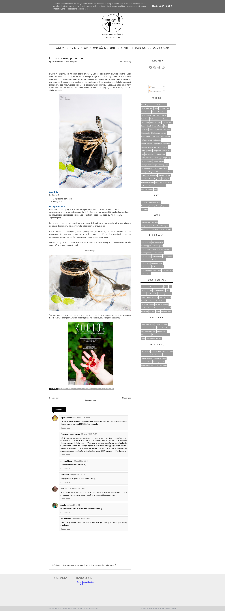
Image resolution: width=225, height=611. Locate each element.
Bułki (151, 108)
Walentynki (154, 229)
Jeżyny (170, 294)
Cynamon (157, 324)
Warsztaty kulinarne (146, 362)
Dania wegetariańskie (155, 202)
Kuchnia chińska (145, 249)
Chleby (156, 108)
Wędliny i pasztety (146, 186)
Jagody (165, 294)
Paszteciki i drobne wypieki (148, 147)
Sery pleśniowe (150, 338)
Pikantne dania (166, 150)
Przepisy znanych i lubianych (149, 165)
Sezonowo (61, 47)
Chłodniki (162, 108)
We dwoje (161, 229)
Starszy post (126, 398)
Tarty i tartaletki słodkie (147, 182)
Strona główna (90, 400)
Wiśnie (158, 311)
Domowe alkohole (146, 126)
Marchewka (167, 297)
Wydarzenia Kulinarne (160, 365)
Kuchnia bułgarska (157, 246)
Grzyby (155, 294)
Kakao (159, 328)
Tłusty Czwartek (145, 229)
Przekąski (74, 47)
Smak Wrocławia (161, 47)
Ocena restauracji (146, 355)
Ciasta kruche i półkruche (159, 112)
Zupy (86, 47)
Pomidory (144, 308)
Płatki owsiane (166, 335)
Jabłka (159, 294)
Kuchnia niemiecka (160, 260)
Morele (143, 301)
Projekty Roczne (140, 47)
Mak (142, 331)
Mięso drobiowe (161, 331)
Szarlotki (147, 179)
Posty (153, 87)
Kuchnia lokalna (167, 256)
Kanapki (159, 129)
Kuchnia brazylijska (157, 242)
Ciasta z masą (155, 115)
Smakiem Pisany (57, 62)
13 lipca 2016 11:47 (80, 461)
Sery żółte (158, 338)
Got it (169, 6)
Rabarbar (156, 308)
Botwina (155, 287)
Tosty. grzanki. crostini (165, 182)
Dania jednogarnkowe (156, 119)
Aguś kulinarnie (67, 417)
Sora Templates (154, 608)
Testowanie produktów (159, 358)
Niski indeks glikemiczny (148, 206)
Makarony (167, 136)
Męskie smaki (157, 140)
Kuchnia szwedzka (146, 270)
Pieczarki (157, 304)
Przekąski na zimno (158, 161)
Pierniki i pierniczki (146, 150)
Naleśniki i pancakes (146, 143)
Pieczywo (164, 147)
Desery (113, 47)
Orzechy (163, 301)
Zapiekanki (163, 186)
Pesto (159, 147)
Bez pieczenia (145, 108)
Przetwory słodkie (107, 389)
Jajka (149, 328)
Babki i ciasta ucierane (160, 105)
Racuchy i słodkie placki (148, 172)
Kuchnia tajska (157, 270)
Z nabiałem (155, 186)
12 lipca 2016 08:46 (82, 417)
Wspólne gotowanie (158, 362)
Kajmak (154, 328)
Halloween (155, 222)
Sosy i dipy (161, 175)
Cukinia (143, 290)
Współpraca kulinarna (147, 365)
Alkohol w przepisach (147, 105)
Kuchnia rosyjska (146, 267)
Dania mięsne (167, 119)
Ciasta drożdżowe (146, 112)
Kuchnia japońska (157, 256)
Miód (154, 331)
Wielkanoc (168, 229)
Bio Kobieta (65, 518)
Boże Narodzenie (146, 222)
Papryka (151, 304)
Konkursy (154, 351)
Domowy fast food (157, 126)
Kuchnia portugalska (156, 263)
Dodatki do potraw (167, 122)
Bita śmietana (150, 324)
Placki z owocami (160, 154)
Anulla (63, 505)
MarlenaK (64, 474)
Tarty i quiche (166, 179)
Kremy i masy (155, 136)
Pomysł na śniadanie (146, 158)
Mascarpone (148, 331)
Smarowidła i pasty (151, 175)
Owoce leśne (144, 304)
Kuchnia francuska (166, 249)
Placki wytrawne (149, 154)
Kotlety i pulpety (145, 136)
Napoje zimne (166, 143)
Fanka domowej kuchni (70, 434)
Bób (170, 287)
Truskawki (152, 311)
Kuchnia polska (145, 263)
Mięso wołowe (156, 335)
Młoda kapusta (150, 301)
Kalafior (143, 297)
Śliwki (169, 311)
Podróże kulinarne (157, 355)
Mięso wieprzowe (146, 335)
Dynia (167, 290)
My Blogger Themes (169, 608)
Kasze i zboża (166, 129)
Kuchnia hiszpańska (158, 253)
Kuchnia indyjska (146, 256)
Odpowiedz (65, 428)
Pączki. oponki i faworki (160, 168)
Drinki (166, 126)
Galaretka (143, 328)
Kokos (149, 297)
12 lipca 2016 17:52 (89, 434)
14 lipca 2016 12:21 (78, 474)
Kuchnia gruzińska (146, 253)
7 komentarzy (126, 62)
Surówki (168, 175)
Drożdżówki (144, 129)
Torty (156, 182)
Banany (143, 287)
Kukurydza (155, 297)
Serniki (143, 175)
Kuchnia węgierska (167, 270)
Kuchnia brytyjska (146, 246)
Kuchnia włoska (145, 274)
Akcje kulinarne (145, 351)
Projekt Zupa (167, 158)
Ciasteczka (163, 115)
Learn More (158, 6)
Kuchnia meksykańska (147, 260)
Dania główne (145, 119)
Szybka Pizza (66, 461)
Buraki (166, 287)
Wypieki (124, 47)
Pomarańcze (164, 304)
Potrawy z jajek (158, 158)
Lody (162, 136)
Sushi (142, 179)
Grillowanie (152, 129)
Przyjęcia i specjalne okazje (148, 226)
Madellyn (64, 488)
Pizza (142, 154)
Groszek (143, 294)
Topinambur (144, 311)
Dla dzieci (71, 389)
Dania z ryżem (145, 122)
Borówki (148, 287)
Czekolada (164, 324)
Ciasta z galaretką (146, 115)
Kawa (163, 328)
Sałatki (170, 172)
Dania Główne (99, 47)
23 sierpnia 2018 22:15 (80, 518)
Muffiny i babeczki (146, 140)
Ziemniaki (164, 311)
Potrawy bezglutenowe (91, 389)
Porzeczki (79, 389)
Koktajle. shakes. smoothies (158, 133)
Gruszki (149, 294)
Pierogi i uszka (157, 150)
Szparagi (163, 308)
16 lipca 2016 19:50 (77, 488)
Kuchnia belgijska (146, 242)
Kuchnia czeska (156, 249)
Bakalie (143, 324)
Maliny (161, 297)
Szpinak (169, 308)
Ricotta (143, 338)
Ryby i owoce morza (161, 172)
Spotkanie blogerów (146, 358)
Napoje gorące (158, 143)
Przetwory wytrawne (147, 168)
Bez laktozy (62, 389)
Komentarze (155, 91)
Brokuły (160, 287)
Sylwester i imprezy (162, 226)
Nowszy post (54, 398)
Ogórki (158, 301)
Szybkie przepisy (156, 179)
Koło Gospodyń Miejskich (165, 351)
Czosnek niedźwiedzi (159, 290)
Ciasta (167, 108)
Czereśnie (149, 290)
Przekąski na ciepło (146, 161)
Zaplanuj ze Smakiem (147, 189)
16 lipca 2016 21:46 (74, 505)
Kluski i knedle (145, 133)
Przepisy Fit (144, 209)
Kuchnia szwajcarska (158, 267)
